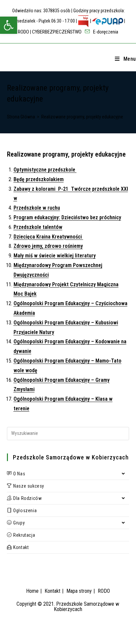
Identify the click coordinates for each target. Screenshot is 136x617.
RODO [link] (23, 32)
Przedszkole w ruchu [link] (37, 208)
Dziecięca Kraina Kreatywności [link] (48, 237)
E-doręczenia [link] (105, 32)
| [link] (90, 21)
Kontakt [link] (52, 591)
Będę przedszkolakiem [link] (39, 179)
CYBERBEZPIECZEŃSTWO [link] (57, 32)
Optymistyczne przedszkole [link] (45, 170)
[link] (8, 25)
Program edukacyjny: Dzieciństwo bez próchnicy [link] (67, 217)
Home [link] (32, 591)
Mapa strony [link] (79, 591)
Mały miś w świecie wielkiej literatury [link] (55, 255)
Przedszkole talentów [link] (38, 227)
